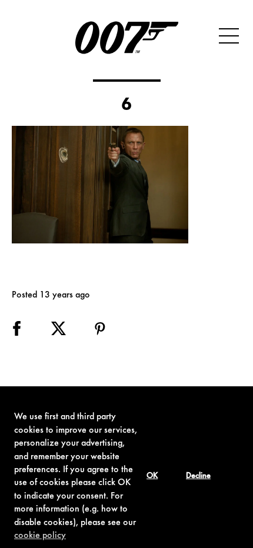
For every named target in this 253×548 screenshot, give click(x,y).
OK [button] (152, 476)
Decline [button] (198, 476)
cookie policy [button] (40, 535)
